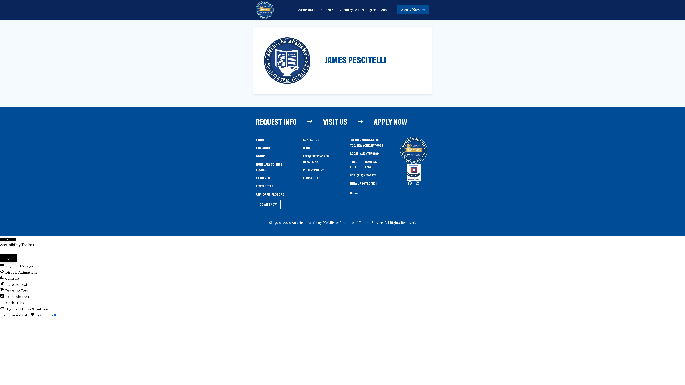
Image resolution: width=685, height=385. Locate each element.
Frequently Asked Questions (316, 159)
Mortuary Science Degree (269, 167)
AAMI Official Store (270, 194)
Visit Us (335, 121)
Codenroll (48, 315)
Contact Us (311, 139)
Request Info (276, 121)
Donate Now (268, 205)
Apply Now (390, 121)
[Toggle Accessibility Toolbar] (8, 239)
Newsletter (264, 186)
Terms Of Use (312, 178)
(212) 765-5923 (366, 175)
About (260, 139)
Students (263, 178)
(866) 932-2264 (372, 164)
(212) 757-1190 (369, 153)
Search (354, 193)
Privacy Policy (313, 169)
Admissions (264, 148)
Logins (261, 156)
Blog (306, 148)
